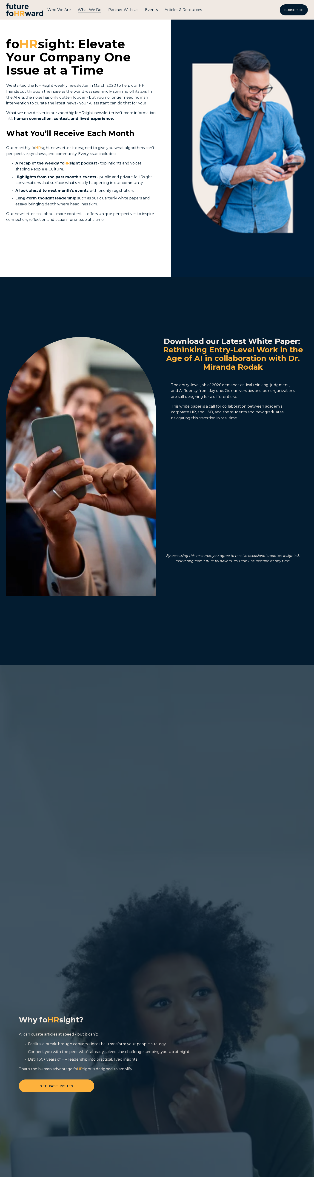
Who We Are (59, 10)
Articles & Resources (183, 10)
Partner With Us (123, 10)
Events (151, 10)
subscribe (293, 10)
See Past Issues (56, 1086)
